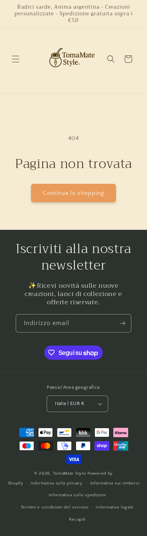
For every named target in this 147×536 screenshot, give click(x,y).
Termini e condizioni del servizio (55, 507)
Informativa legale (115, 507)
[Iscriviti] (122, 323)
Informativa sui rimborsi (115, 483)
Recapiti (77, 519)
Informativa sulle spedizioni (77, 495)
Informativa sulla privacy (57, 483)
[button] (15, 59)
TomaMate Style (70, 473)
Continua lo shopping (73, 193)
